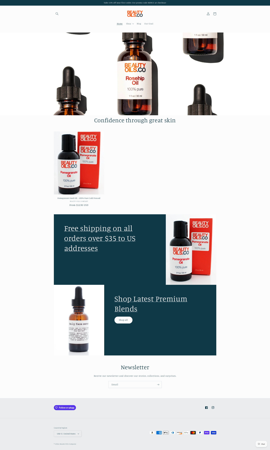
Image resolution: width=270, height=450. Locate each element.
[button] (57, 14)
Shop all (123, 320)
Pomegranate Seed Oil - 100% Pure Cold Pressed (79, 198)
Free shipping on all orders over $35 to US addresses (99, 238)
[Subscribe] (158, 384)
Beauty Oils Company (68, 444)
